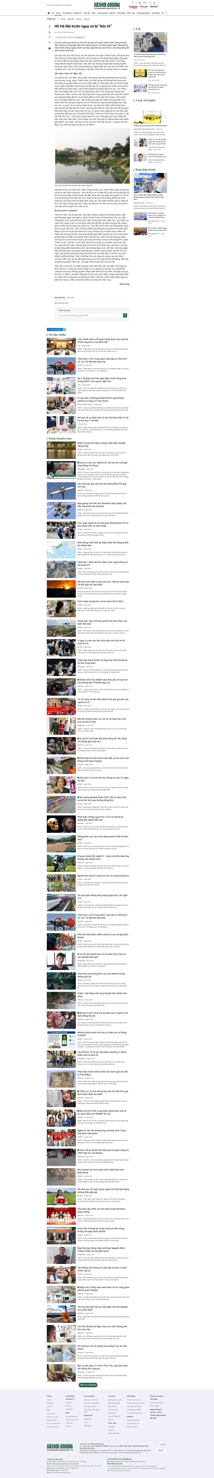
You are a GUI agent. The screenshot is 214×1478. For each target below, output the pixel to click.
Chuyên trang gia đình (158, 1415)
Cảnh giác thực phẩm (134, 1410)
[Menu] (163, 13)
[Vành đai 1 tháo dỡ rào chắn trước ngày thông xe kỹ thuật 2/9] (61, 569)
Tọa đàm (68, 1403)
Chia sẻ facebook (56, 329)
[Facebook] (136, 3)
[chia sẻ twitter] (49, 32)
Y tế (52, 13)
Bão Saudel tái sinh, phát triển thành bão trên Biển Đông (100, 1171)
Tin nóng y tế (51, 1413)
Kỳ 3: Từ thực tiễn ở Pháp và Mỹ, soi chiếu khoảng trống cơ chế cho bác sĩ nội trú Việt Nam (149, 197)
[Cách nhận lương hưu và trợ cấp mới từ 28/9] (61, 608)
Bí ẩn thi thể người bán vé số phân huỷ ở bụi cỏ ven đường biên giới (101, 955)
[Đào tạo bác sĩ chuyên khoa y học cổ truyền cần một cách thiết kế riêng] (140, 216)
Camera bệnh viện (53, 1427)
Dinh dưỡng (121, 13)
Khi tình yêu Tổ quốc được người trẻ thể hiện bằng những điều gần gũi (103, 1190)
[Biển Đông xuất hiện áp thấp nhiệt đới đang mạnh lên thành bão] (61, 549)
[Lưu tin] (49, 43)
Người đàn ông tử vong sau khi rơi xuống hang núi (103, 875)
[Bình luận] (49, 49)
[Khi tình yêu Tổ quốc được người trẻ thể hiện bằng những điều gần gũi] (61, 1196)
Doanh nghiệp (154, 1406)
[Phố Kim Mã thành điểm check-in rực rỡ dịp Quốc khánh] (61, 941)
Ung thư (110, 1419)
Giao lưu (68, 1406)
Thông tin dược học (72, 1420)
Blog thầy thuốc (146, 169)
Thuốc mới (69, 1423)
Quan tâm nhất (60, 297)
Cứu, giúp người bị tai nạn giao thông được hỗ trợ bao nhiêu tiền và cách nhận (102, 524)
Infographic (87, 1425)
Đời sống (153, 1418)
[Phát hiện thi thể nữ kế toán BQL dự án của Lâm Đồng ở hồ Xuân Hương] (61, 765)
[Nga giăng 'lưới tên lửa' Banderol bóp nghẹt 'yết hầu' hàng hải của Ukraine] (61, 510)
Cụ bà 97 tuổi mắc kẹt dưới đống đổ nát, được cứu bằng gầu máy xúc (102, 740)
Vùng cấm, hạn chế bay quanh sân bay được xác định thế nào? (102, 622)
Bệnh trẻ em (112, 1413)
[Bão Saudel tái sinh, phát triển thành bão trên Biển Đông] (61, 1177)
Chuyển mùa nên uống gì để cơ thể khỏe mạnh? (150, 126)
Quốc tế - (81, 365)
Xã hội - (80, 449)
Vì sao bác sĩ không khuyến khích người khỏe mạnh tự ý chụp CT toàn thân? (100, 399)
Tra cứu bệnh (67, 13)
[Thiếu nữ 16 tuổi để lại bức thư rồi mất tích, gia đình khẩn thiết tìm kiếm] (61, 1098)
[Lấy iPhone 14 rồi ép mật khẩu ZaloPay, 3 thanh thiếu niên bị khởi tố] (61, 1059)
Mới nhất (71, 297)
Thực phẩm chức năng (134, 1413)
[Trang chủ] (48, 13)
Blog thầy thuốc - (140, 203)
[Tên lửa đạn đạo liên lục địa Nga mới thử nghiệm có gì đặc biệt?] (61, 1314)
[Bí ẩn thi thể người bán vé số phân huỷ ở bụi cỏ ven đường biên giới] (61, 961)
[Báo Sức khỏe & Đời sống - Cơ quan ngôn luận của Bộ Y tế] (107, 5)
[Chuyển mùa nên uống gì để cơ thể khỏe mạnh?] (150, 114)
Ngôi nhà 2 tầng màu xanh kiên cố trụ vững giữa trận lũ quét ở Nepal (103, 1288)
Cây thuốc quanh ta (90, 1406)
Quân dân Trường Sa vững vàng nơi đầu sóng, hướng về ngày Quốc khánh (100, 1230)
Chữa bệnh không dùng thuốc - (144, 129)
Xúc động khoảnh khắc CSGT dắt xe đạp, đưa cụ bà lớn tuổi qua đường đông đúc (101, 799)
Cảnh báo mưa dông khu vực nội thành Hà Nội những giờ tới (101, 975)
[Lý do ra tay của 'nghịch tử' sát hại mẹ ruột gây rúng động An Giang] (61, 469)
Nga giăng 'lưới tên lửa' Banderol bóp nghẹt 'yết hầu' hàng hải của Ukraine (101, 505)
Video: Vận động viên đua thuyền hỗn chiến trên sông (102, 995)
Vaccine (68, 1426)
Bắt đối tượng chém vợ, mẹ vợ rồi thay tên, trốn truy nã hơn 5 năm (101, 720)
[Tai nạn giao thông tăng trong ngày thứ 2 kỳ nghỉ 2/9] (61, 902)
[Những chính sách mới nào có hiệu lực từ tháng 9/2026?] (61, 1039)
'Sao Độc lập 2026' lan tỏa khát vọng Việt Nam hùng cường (101, 1210)
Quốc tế (79, 19)
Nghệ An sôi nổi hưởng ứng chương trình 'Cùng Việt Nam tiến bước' (101, 1132)
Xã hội (63, 19)
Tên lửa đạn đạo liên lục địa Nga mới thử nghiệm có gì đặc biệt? (102, 1308)
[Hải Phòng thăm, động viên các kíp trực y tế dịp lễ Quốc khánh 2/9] (140, 88)
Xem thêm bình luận (61, 303)
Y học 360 (86, 13)
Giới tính (112, 13)
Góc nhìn (87, 19)
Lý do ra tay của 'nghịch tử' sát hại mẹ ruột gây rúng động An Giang (102, 464)
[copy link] (49, 37)
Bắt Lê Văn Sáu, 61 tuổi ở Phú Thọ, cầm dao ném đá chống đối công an (102, 1367)
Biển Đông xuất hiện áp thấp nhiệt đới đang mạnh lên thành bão (103, 544)
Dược (93, 13)
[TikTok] (133, 3)
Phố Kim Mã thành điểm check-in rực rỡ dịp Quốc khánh (102, 936)
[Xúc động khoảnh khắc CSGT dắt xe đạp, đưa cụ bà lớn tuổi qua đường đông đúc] (61, 804)
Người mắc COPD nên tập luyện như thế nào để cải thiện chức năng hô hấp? (157, 142)
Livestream (69, 1409)
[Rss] (164, 1445)
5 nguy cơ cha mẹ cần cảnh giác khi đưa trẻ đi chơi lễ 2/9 (101, 642)
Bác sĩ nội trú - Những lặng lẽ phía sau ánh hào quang (157, 229)
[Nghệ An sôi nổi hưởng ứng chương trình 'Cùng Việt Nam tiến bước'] (61, 1137)
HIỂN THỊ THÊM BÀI (88, 1385)
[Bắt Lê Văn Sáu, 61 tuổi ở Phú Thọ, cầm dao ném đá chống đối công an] (61, 1373)
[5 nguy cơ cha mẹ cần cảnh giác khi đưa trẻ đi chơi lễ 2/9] (61, 647)
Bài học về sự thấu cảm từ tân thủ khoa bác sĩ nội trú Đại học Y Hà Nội (103, 419)
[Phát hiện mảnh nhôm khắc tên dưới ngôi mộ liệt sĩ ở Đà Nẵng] (61, 1079)
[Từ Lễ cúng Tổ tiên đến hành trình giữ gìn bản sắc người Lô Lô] (61, 706)
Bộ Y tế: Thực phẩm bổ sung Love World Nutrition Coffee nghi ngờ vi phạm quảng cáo (157, 73)
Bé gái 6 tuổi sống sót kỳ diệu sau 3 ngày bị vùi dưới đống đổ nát (102, 1014)
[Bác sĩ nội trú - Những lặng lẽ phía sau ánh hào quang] (140, 231)
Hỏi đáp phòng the (133, 1420)
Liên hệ (160, 1450)
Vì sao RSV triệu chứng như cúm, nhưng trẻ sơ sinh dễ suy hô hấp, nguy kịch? (150, 55)
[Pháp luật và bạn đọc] (143, 7)
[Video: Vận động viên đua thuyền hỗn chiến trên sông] (61, 1000)
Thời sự (58, 13)
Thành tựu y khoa (52, 1417)
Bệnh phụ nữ (112, 1406)
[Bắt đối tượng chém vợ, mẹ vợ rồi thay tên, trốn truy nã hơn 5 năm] (61, 726)
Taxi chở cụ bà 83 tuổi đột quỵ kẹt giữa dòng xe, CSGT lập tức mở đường (103, 1151)
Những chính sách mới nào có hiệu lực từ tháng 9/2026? (102, 1034)
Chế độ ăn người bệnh (134, 1406)
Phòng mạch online (143, 13)
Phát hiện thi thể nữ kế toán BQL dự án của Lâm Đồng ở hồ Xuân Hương (103, 759)
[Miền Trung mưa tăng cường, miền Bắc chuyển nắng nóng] (61, 450)
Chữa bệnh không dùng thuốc (91, 1411)
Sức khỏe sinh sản (133, 1423)
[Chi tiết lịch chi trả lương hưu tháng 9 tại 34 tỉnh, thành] (61, 1353)
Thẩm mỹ (111, 1430)
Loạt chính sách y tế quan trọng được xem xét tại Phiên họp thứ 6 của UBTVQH (102, 340)
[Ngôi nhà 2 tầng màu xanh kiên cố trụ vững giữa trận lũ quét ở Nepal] (61, 1294)
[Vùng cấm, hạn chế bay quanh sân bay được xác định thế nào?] (61, 628)
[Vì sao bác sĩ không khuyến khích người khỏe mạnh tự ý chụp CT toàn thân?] (61, 405)
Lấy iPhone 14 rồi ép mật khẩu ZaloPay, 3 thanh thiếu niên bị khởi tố (102, 1053)
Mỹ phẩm (111, 1427)
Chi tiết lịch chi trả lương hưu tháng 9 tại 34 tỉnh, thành (102, 1347)
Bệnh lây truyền (132, 1427)
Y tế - (79, 346)
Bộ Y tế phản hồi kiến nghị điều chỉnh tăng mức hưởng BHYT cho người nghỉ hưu (101, 380)
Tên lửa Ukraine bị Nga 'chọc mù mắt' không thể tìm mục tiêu (102, 1328)
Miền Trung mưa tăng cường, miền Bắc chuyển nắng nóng (101, 444)
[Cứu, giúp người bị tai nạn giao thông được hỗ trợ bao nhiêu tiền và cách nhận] (61, 530)
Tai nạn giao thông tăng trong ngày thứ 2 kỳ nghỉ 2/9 (102, 897)
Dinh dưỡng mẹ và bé (134, 1400)
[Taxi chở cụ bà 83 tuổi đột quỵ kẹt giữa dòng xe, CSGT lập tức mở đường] (61, 1157)
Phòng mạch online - (85, 404)
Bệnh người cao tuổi (114, 1400)
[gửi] (125, 315)
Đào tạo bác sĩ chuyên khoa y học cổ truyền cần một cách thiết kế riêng (157, 215)
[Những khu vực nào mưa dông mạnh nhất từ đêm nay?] (61, 843)
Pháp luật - (81, 469)
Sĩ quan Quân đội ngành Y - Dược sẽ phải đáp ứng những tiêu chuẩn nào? (103, 857)
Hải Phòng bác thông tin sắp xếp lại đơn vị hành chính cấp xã (102, 1269)
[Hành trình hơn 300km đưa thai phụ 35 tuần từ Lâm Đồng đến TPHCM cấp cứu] (61, 687)
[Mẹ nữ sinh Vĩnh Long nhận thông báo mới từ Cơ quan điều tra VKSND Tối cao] (61, 1118)
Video (86, 1422)
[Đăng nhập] (154, 3)
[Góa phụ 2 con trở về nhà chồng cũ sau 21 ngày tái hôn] (61, 785)
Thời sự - (81, 686)
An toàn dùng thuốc (72, 1416)
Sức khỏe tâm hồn (114, 1416)
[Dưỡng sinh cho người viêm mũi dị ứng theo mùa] (140, 157)
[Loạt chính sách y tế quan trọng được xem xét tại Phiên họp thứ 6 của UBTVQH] (61, 346)
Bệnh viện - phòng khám (92, 1403)
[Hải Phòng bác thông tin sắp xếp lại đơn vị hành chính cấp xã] (61, 1275)
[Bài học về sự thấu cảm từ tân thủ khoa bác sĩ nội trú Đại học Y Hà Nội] (61, 425)
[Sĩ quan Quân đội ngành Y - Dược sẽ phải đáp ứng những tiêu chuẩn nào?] (61, 863)
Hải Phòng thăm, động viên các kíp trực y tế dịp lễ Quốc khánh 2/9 (157, 87)
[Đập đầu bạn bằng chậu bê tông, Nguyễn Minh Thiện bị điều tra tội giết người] (61, 1255)
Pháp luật (71, 19)
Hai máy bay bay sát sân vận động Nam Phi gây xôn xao (102, 485)
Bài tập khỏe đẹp (113, 1433)
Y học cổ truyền (102, 13)
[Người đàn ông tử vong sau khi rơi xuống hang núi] (61, 883)
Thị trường (155, 13)
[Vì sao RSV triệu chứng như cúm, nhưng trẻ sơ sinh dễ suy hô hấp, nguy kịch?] (150, 42)
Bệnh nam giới (113, 1410)
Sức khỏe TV (77, 13)
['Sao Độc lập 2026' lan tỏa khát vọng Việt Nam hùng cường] (61, 1216)
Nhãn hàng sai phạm (157, 1403)
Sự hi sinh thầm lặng (53, 1423)
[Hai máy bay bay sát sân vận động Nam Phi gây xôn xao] (61, 491)
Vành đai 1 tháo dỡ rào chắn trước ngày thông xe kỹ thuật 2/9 (102, 563)
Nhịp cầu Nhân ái (156, 1409)
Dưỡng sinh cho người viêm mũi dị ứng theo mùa (157, 156)
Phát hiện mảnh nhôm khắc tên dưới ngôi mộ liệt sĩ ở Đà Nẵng (102, 1073)
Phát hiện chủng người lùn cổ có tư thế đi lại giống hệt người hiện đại (100, 818)
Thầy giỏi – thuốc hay (91, 1400)
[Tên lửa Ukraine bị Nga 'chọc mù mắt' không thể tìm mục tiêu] (61, 1333)
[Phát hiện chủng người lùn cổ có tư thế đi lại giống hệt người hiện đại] (61, 824)
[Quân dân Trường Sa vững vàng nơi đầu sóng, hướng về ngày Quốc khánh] (61, 1235)
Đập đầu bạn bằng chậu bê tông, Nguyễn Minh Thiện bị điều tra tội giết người (101, 1249)
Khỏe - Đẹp (131, 13)
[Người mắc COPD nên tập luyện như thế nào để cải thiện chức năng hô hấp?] (140, 143)
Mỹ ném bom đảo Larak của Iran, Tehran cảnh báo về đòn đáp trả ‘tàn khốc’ (103, 583)
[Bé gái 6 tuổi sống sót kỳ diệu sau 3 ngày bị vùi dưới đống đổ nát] (61, 1020)
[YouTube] (140, 2)
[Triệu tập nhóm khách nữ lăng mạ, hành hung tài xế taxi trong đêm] (61, 667)
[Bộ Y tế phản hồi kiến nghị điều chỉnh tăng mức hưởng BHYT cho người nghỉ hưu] (61, 385)
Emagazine (87, 1419)
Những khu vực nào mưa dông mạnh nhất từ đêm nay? (102, 838)
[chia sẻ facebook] (49, 26)
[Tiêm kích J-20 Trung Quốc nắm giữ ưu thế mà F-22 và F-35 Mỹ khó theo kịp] (61, 366)
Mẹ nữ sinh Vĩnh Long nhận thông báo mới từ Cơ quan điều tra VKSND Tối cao (101, 1112)
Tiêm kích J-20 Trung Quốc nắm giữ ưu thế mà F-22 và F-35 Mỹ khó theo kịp (102, 360)
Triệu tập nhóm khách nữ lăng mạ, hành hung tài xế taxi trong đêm (102, 661)
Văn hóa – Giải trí (156, 1412)
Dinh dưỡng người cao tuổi (135, 1403)
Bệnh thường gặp (114, 1403)
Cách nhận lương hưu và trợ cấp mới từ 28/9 (100, 601)
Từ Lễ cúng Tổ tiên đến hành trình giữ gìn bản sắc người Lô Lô (103, 701)
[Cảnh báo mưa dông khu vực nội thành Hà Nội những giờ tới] (61, 981)
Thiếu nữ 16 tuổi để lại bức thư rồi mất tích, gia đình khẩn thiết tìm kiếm (102, 1092)
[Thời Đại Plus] (154, 7)
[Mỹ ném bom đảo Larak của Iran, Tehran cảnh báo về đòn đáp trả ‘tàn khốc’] (61, 589)
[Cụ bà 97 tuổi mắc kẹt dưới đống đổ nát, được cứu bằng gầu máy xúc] (61, 745)
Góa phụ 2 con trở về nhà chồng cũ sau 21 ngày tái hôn (103, 779)
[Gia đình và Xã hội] (133, 7)
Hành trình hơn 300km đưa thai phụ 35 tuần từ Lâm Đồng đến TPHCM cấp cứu (102, 681)
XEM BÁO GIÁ (127, 1459)
